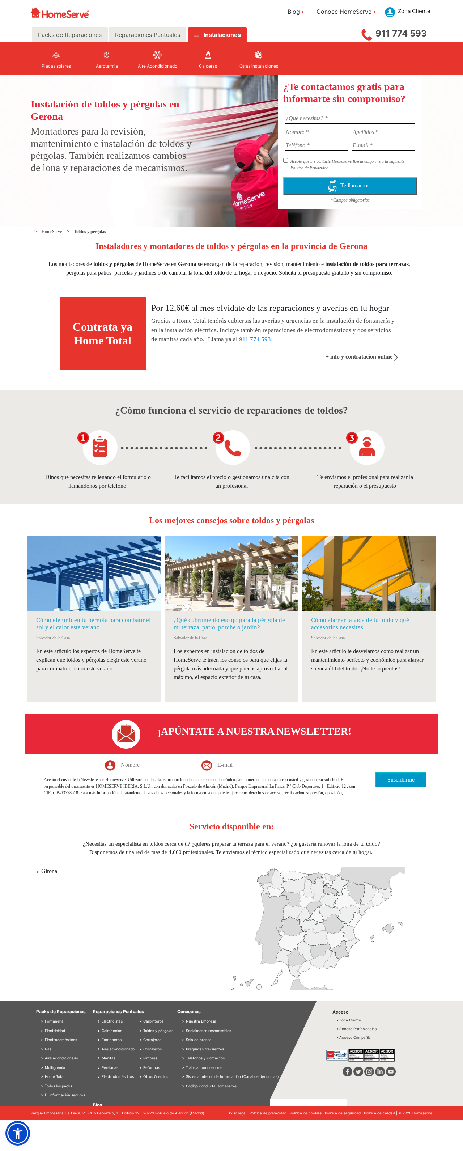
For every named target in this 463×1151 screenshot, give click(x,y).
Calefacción (111, 1030)
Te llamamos (356, 185)
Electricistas (112, 1021)
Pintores (149, 1058)
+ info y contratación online (360, 357)
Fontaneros (111, 1039)
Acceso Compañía (355, 1037)
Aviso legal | (239, 1113)
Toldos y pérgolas (90, 231)
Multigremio (54, 1067)
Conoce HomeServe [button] (344, 11)
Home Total (54, 1076)
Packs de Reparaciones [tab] (70, 34)
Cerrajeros (151, 1039)
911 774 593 (401, 33)
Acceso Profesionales (358, 1029)
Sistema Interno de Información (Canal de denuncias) (232, 1076)
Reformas (151, 1067)
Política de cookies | (307, 1113)
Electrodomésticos (60, 1039)
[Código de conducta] (184, 1086)
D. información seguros (64, 1095)
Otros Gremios (155, 1076)
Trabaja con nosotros (204, 1067)
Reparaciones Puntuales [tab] (147, 34)
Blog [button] (294, 11)
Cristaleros (152, 1049)
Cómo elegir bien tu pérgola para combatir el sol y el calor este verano (93, 624)
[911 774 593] (367, 33)
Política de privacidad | (270, 1113)
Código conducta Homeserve (211, 1086)
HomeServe (52, 231)
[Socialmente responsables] (184, 1030)
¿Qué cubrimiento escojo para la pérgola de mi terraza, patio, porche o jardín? (229, 624)
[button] (17, 1133)
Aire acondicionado (61, 1058)
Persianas (109, 1067)
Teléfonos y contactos (205, 1058)
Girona (49, 871)
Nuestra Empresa (201, 1021)
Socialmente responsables (208, 1030)
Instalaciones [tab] (222, 34)
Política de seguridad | (344, 1113)
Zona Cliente (350, 1020)
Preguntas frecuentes (205, 1049)
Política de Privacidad (309, 167)
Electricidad (54, 1030)
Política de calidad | (381, 1113)
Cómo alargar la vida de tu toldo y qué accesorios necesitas (360, 624)
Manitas (108, 1058)
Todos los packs (58, 1086)
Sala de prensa (199, 1039)
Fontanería (54, 1021)
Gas (47, 1049)
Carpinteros (152, 1021)
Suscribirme (401, 779)
